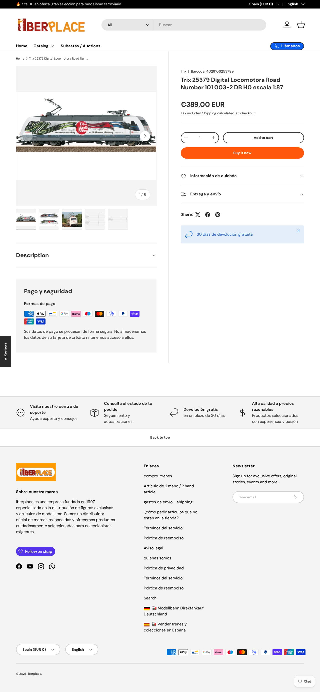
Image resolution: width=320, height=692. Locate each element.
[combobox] (184, 25)
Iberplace (34, 674)
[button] (301, 24)
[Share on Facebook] (208, 215)
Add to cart (263, 138)
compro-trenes (158, 476)
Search (150, 598)
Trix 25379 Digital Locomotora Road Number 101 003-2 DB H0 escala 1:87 (59, 59)
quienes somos (157, 558)
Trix (183, 71)
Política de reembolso (164, 538)
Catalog (41, 46)
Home (22, 46)
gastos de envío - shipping (168, 502)
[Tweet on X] (198, 215)
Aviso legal (153, 548)
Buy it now (242, 153)
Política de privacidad (164, 568)
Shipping (209, 113)
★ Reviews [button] (5, 351)
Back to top (160, 437)
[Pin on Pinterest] (218, 215)
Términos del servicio (163, 528)
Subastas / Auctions (80, 46)
